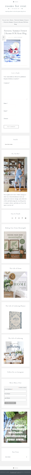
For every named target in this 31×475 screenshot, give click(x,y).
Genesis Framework (25, 472)
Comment (7, 83)
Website (6, 118)
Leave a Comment (18, 37)
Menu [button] (16, 1)
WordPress (13, 472)
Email (6, 111)
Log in (18, 472)
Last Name (7, 398)
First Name (7, 393)
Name (6, 103)
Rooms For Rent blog (15, 8)
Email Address (8, 389)
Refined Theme (14, 472)
